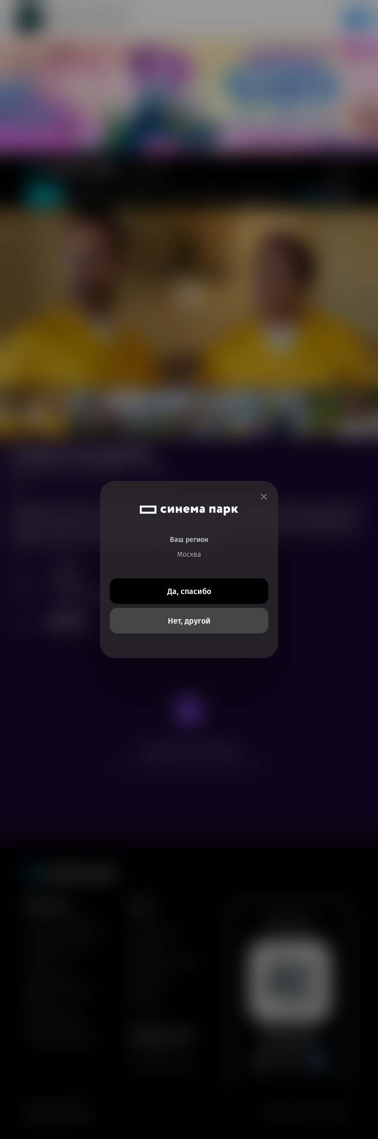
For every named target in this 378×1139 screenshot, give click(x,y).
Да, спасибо (189, 591)
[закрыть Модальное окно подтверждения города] (264, 497)
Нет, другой (189, 621)
